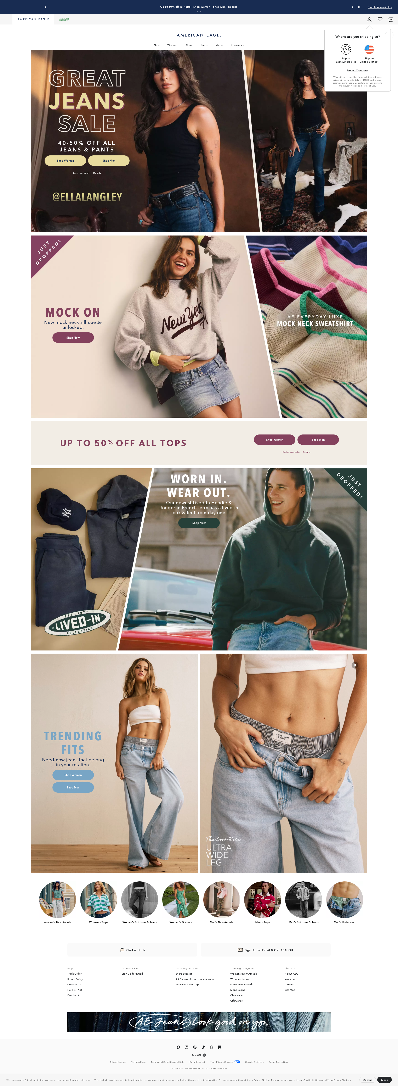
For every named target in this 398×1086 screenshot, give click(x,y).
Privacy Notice (262, 1079)
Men (189, 45)
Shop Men (235, 6)
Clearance (237, 45)
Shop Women (218, 6)
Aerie (219, 45)
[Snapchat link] (211, 1047)
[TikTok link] (203, 1047)
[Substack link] (219, 1047)
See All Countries (357, 70)
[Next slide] (352, 7)
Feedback (73, 995)
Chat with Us (135, 950)
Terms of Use (368, 85)
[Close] (386, 33)
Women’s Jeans (239, 979)
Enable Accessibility (380, 7)
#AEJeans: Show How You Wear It (196, 979)
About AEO (291, 973)
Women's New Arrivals (243, 973)
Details (249, 6)
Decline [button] (368, 1079)
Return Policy (75, 979)
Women (172, 45)
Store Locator (184, 973)
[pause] (355, 665)
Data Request (197, 1061)
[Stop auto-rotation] (359, 7)
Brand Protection (278, 1061)
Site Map (290, 990)
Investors (290, 979)
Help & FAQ (74, 990)
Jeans (204, 45)
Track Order (74, 973)
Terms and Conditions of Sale (167, 1061)
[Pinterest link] (195, 1047)
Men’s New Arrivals (241, 984)
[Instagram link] (186, 1047)
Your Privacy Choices (339, 1079)
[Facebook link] (178, 1047)
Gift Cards (236, 1000)
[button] (352, 1080)
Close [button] (384, 1079)
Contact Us (74, 984)
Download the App (187, 984)
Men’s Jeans (237, 990)
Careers (289, 984)
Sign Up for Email (132, 973)
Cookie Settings (312, 1079)
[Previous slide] (46, 7)
